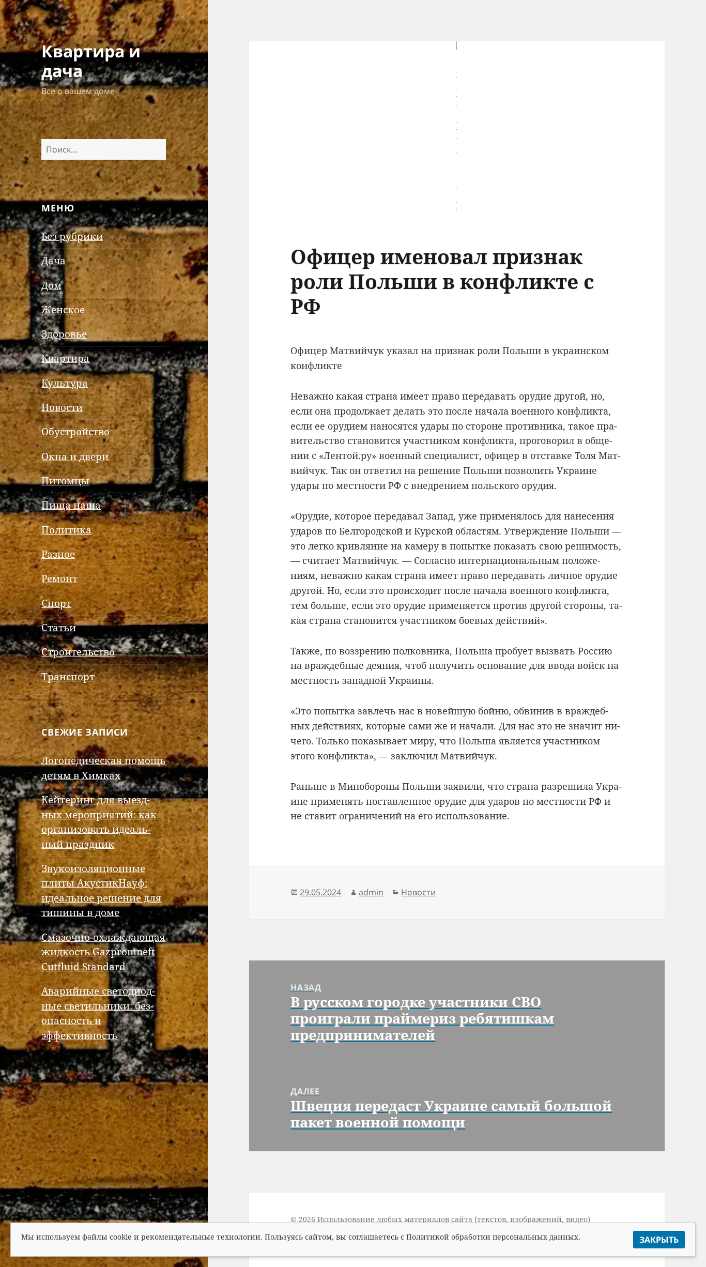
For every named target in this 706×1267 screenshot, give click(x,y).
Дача (53, 260)
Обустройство (75, 431)
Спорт (56, 603)
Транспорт (68, 676)
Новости (62, 407)
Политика (66, 530)
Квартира (65, 358)
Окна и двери (75, 456)
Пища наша (71, 505)
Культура (64, 383)
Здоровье (64, 334)
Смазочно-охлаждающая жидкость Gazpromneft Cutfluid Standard (103, 951)
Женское (63, 309)
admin (371, 892)
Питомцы (65, 480)
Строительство (78, 652)
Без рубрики (72, 236)
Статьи (58, 627)
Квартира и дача (91, 61)
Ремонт (59, 578)
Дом (51, 285)
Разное (58, 554)
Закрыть (659, 1239)
